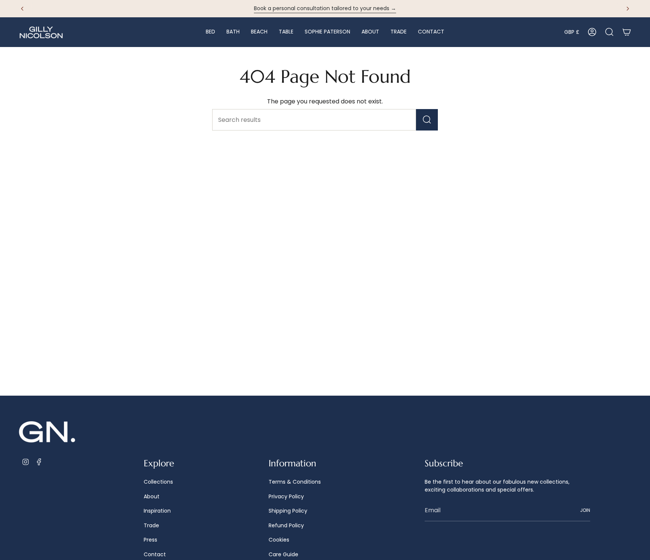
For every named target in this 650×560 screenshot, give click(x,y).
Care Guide (283, 554)
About (151, 496)
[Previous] (22, 8)
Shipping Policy (288, 510)
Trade (151, 525)
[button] (210, 32)
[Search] (427, 120)
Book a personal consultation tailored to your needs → (325, 8)
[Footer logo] (47, 432)
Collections (158, 482)
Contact (155, 554)
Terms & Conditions (295, 482)
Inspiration (157, 510)
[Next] (627, 8)
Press (150, 539)
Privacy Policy (286, 496)
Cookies (279, 539)
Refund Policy (286, 525)
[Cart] (626, 32)
